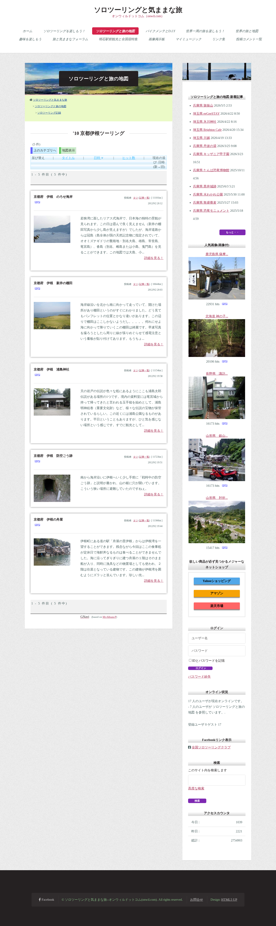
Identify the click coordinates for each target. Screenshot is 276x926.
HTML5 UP (229, 899)
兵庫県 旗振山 (203, 105)
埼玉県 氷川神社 (204, 121)
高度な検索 (196, 788)
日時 (97, 158)
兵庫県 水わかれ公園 (208, 194)
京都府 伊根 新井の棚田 (53, 283)
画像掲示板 (157, 39)
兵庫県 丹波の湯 (204, 146)
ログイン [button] (200, 668)
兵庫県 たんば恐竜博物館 (211, 170)
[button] (197, 801)
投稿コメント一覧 (249, 39)
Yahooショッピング (217, 581)
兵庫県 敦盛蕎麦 (204, 202)
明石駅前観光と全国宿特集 (118, 39)
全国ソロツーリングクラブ (211, 747)
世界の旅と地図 (247, 31)
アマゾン (216, 593)
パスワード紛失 (199, 676)
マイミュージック (188, 39)
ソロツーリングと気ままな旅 (138, 10)
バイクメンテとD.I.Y (160, 31)
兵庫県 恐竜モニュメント (211, 210)
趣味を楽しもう (30, 39)
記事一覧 (144, 197)
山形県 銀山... (217, 435)
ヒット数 (128, 158)
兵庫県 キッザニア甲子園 (211, 154)
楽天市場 (216, 605)
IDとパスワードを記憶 (208, 660)
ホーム (27, 31)
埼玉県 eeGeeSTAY (206, 113)
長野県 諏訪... (217, 373)
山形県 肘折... (217, 498)
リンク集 (218, 39)
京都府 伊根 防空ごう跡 (53, 455)
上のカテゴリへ (45, 150)
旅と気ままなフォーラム (70, 39)
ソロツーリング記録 (49, 112)
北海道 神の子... (216, 316)
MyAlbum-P (109, 617)
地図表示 (68, 150)
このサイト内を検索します (207, 770)
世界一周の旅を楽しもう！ (205, 31)
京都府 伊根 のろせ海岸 (53, 196)
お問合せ (196, 899)
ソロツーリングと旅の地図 (115, 31)
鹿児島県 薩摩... (216, 254)
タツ (135, 197)
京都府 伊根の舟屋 (48, 519)
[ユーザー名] (216, 638)
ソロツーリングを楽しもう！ (64, 31)
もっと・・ (232, 232)
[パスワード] (216, 650)
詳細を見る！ (153, 258)
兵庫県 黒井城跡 (204, 186)
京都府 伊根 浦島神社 (51, 369)
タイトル (68, 158)
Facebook (47, 899)
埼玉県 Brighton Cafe (207, 129)
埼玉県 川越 (201, 138)
